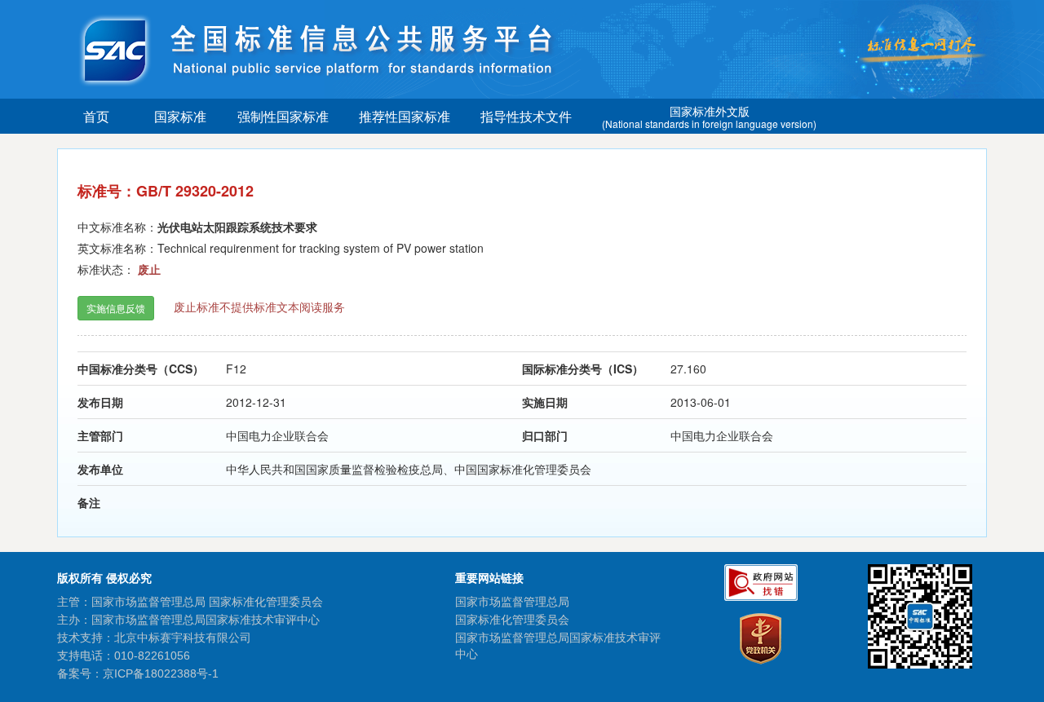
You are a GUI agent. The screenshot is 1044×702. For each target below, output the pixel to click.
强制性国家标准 (283, 116)
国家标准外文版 (709, 116)
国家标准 (180, 116)
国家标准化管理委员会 (512, 619)
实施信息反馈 (115, 308)
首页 (96, 116)
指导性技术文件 (526, 116)
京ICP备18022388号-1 (161, 673)
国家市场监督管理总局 (512, 601)
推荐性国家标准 (404, 116)
